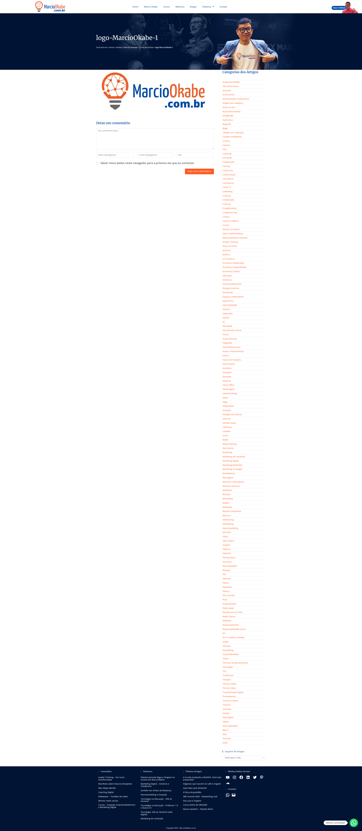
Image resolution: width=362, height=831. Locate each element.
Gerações (227, 376)
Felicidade (227, 326)
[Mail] (233, 795)
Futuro (226, 355)
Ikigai (225, 402)
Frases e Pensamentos (233, 351)
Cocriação (227, 157)
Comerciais (228, 170)
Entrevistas (228, 292)
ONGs (225, 536)
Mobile (226, 503)
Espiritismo (228, 301)
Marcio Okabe (151, 6)
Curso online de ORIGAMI (195, 804)
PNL (224, 574)
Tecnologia (228, 667)
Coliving (226, 166)
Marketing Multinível (232, 465)
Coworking (227, 191)
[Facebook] (241, 777)
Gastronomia (229, 364)
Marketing (227, 452)
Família (226, 317)
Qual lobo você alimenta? (195, 788)
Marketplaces (229, 473)
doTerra (226, 254)
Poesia (226, 582)
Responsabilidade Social (234, 629)
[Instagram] (234, 777)
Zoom (225, 742)
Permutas (227, 561)
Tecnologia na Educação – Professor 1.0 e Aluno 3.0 (159, 806)
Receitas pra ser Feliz (233, 612)
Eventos (226, 309)
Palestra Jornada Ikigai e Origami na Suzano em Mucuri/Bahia (158, 778)
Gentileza (227, 368)
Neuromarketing (230, 528)
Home (135, 6)
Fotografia (227, 342)
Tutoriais (227, 704)
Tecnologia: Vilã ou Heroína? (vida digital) (156, 813)
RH (224, 633)
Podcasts (227, 578)
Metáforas (227, 490)
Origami (226, 545)
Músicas (226, 515)
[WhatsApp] (228, 795)
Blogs (225, 128)
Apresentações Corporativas (236, 98)
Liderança (227, 427)
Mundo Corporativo (232, 511)
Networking (228, 524)
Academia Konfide (231, 82)
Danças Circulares (231, 229)
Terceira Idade (229, 683)
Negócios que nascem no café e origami (202, 783)
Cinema (226, 141)
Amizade (227, 90)
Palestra (226, 549)
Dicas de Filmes (230, 246)
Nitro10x (227, 532)
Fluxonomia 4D (230, 338)
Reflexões (227, 620)
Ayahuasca (228, 119)
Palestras (206, 6)
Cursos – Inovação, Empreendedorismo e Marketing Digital (116, 806)
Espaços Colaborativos (233, 296)
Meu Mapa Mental (107, 788)
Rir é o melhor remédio (233, 637)
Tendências (228, 675)
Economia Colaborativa (233, 263)
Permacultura (229, 557)
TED (224, 671)
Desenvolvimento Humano (235, 237)
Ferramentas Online (232, 330)
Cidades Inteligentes (232, 136)
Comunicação (229, 174)
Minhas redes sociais (108, 800)
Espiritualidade (230, 305)
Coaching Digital (106, 792)
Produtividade (229, 603)
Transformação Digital (233, 692)
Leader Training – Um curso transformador (111, 778)
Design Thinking (230, 242)
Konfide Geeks (229, 423)
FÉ (224, 322)
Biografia (227, 124)
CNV (225, 149)
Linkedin (227, 431)
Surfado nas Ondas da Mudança (156, 790)
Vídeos (226, 721)
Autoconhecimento (231, 111)
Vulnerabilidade (230, 726)
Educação (227, 275)
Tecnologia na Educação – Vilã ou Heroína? (156, 800)
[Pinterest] (261, 777)
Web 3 (226, 730)
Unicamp (227, 709)
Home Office (228, 385)
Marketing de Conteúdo (234, 456)
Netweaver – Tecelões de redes (113, 796)
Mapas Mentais (230, 444)
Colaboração (228, 162)
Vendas (119, 47)
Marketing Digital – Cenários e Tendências (155, 785)
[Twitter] (255, 777)
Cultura (226, 216)
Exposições (228, 313)
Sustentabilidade (231, 654)
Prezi (225, 599)
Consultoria (228, 178)
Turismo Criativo (230, 700)
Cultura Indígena (231, 220)
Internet (226, 418)
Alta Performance (231, 86)
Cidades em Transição (233, 132)
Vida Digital (228, 717)
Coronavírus (228, 183)
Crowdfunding (229, 208)
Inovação (227, 410)
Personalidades (230, 566)
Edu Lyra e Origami (192, 800)
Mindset (226, 494)
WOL (225, 734)
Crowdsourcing (230, 212)
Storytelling (228, 650)
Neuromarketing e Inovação (154, 794)
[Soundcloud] (228, 783)
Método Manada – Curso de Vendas (138, 47)
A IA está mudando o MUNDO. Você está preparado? (202, 778)
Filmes (226, 334)
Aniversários (228, 94)
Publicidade (228, 608)
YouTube (227, 738)
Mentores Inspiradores (233, 481)
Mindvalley (228, 498)
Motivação (227, 507)
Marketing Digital (231, 460)
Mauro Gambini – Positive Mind (198, 809)
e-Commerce (229, 258)
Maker (226, 439)
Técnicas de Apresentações (235, 662)
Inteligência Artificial (232, 414)
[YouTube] (228, 777)
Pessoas (226, 570)
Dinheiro (227, 250)
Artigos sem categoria (233, 103)
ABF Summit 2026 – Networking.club (200, 796)
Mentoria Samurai (231, 486)
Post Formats (229, 595)
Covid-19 (227, 187)
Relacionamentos (231, 625)
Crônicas (227, 204)
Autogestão (228, 115)
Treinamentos (229, 696)
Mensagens (228, 477)
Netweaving (228, 519)
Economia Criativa (231, 271)
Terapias (227, 679)
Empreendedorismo (232, 284)
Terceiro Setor (229, 688)
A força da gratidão (192, 792)
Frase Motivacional (231, 347)
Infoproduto (228, 406)
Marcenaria (228, 448)
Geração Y (227, 372)
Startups (227, 646)
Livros (225, 435)
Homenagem (229, 389)
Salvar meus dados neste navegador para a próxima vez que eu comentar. (148, 163)
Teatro (226, 658)
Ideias (225, 397)
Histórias (227, 380)
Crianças (227, 195)
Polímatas (227, 587)
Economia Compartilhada (234, 267)
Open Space (228, 540)
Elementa (227, 280)
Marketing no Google (232, 469)
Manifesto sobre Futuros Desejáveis (115, 783)
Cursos (166, 6)
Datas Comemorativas (233, 233)
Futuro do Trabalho (232, 359)
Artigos (193, 6)
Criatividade (228, 199)
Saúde (226, 641)
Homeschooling (230, 393)
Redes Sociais (229, 616)
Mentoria (179, 6)
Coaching (227, 153)
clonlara (226, 145)
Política (226, 591)
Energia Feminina (231, 288)
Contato (223, 6)
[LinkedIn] (248, 777)
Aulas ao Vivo (229, 107)
